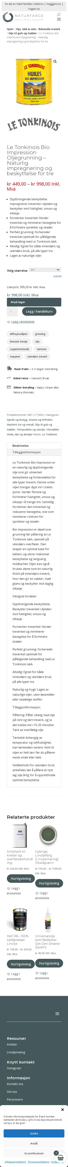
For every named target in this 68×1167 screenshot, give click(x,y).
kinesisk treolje (19, 341)
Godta (34, 1133)
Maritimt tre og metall (20, 424)
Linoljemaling (16, 1052)
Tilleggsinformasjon (27, 452)
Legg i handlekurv (39, 311)
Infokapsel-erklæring (15, 1161)
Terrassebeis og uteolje (31, 429)
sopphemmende (19, 349)
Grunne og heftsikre (40, 419)
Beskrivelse (21, 446)
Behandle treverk (49, 29)
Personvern (15, 1099)
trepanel (15, 356)
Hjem (10, 29)
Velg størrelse (17, 271)
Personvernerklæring (39, 1161)
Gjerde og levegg (17, 419)
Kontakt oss (15, 1084)
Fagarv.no (34, 8)
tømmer (42, 349)
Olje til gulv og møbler (23, 33)
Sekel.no (39, 4)
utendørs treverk (37, 356)
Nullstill (57, 276)
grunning (40, 334)
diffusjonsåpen (18, 334)
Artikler (12, 1044)
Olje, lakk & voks (26, 29)
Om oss (12, 1092)
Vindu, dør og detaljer (20, 434)
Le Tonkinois (49, 434)
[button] (62, 1109)
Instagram (14, 1068)
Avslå (34, 1143)
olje (37, 341)
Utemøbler (52, 429)
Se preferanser (34, 1153)
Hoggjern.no (53, 4)
